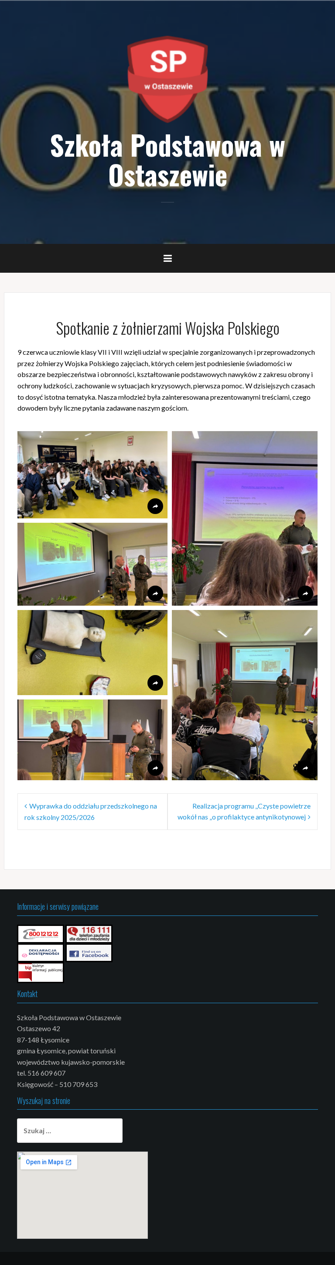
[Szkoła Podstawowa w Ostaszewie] (167, 78)
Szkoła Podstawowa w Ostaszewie (167, 159)
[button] (92, 474)
